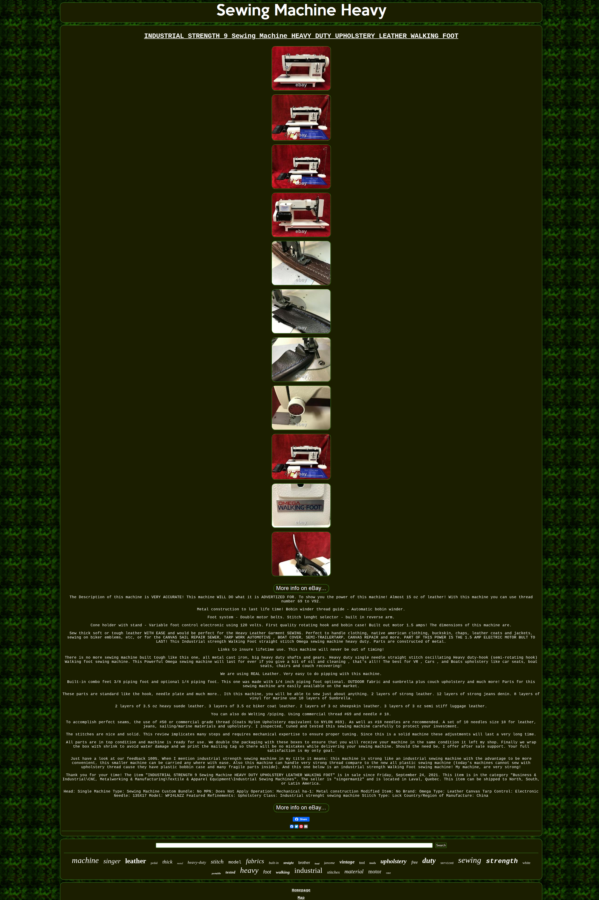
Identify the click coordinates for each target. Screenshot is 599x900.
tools (372, 863)
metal (180, 863)
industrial (308, 870)
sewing (469, 860)
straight (288, 863)
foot (267, 871)
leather (135, 861)
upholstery (393, 861)
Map (301, 898)
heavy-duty (197, 862)
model (234, 862)
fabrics (255, 861)
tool (362, 863)
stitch (217, 861)
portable (216, 873)
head (317, 863)
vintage (347, 862)
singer (112, 861)
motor (374, 871)
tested (230, 872)
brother (304, 863)
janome (329, 863)
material (354, 871)
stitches (333, 872)
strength (502, 861)
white (526, 863)
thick (167, 862)
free (414, 862)
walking (283, 872)
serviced (446, 863)
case (388, 872)
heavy (249, 870)
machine (85, 860)
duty (429, 860)
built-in (274, 863)
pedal (154, 863)
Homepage (301, 890)
